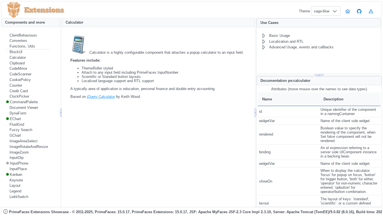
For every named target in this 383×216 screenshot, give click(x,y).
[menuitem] (28, 35)
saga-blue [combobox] (321, 11)
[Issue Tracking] (371, 11)
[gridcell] (288, 111)
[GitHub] (359, 11)
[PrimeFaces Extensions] (14, 10)
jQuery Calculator (101, 96)
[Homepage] (347, 11)
